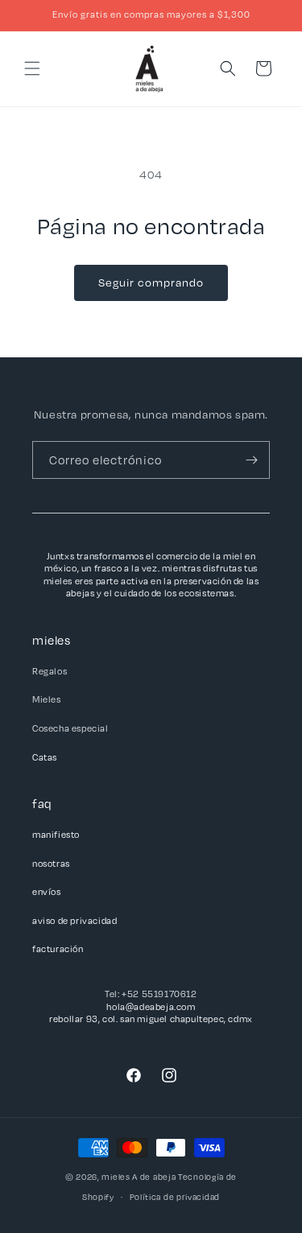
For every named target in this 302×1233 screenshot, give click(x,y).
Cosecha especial (70, 728)
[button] (32, 68)
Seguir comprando (151, 282)
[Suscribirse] (251, 460)
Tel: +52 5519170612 (151, 994)
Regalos (49, 671)
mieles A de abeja (138, 1176)
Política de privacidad (175, 1196)
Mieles (46, 699)
